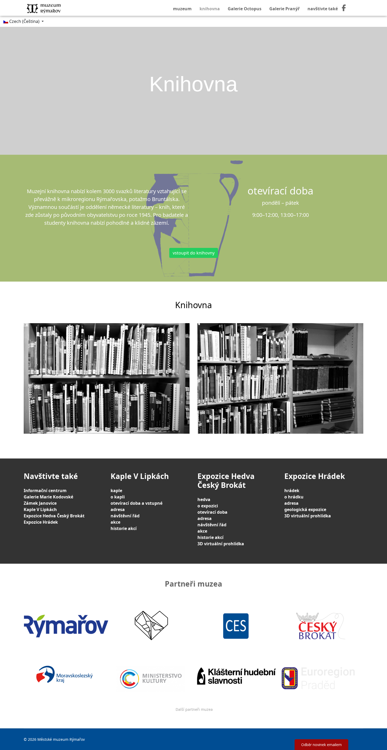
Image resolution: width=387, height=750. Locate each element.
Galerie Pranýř (284, 9)
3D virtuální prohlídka (220, 544)
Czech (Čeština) (24, 21)
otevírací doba (212, 512)
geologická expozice (305, 509)
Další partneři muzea (194, 709)
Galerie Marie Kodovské (48, 497)
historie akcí (124, 528)
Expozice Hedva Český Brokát (54, 516)
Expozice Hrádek (41, 522)
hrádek (291, 490)
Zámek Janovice (40, 503)
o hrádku (294, 497)
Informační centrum (45, 490)
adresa (118, 509)
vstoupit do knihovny (194, 253)
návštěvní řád (125, 516)
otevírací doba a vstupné (136, 503)
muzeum (182, 9)
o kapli (118, 497)
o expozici (207, 506)
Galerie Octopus (244, 9)
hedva (203, 499)
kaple (116, 490)
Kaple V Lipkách (40, 509)
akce (115, 522)
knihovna (210, 9)
